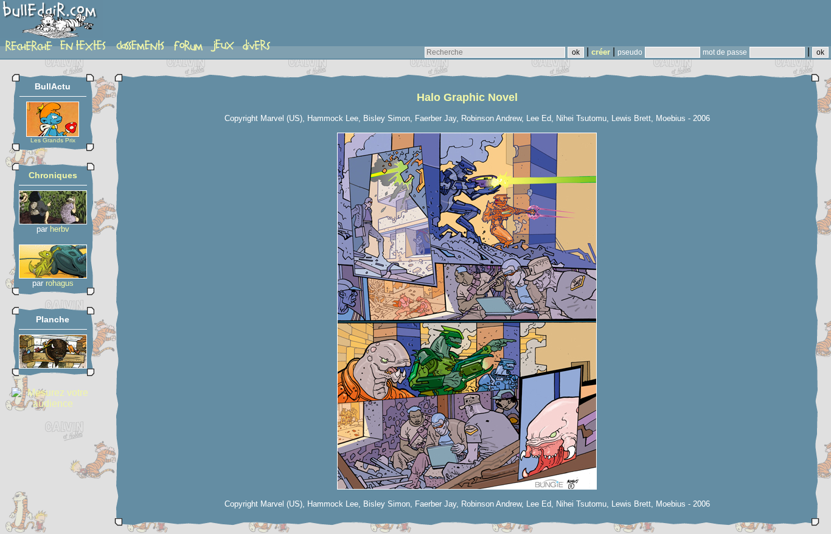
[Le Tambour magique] (53, 365)
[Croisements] (53, 221)
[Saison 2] (53, 275)
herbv (59, 229)
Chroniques (53, 175)
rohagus (60, 283)
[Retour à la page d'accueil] (51, 22)
